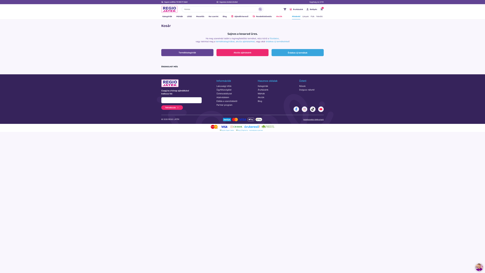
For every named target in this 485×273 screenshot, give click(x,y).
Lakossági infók (224, 86)
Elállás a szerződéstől (226, 101)
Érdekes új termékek (297, 52)
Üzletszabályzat (224, 93)
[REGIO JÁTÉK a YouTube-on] (321, 109)
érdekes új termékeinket (277, 41)
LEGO (189, 16)
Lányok (305, 16)
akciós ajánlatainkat (245, 41)
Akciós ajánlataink (242, 52)
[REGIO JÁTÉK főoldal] (169, 9)
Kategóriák (167, 16)
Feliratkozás (170, 107)
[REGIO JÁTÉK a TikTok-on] (313, 109)
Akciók (279, 16)
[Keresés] (260, 9)
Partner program (224, 105)
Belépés (313, 9)
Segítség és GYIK (316, 2)
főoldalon (274, 38)
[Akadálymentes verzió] (285, 9)
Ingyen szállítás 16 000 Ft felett (176, 2)
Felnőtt (319, 16)
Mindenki (296, 16)
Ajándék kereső (241, 16)
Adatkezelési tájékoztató (313, 119)
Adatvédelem (222, 97)
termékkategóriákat (225, 41)
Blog (225, 16)
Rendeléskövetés (264, 16)
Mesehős (200, 16)
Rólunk (302, 86)
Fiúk (312, 16)
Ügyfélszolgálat (224, 89)
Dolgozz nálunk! (307, 89)
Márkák (179, 16)
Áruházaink (298, 9)
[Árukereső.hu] (252, 128)
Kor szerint (213, 16)
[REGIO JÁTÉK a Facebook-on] (296, 109)
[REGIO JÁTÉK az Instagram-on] (304, 109)
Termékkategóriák (187, 52)
